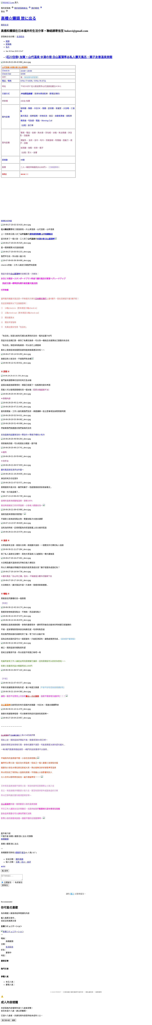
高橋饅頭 (5, 839)
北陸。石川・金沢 (23, 862)
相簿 (8, 41)
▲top (3, 866)
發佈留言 (5, 885)
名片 (8, 47)
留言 (23, 853)
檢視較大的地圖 (6, 221)
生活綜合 (20, 37)
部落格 (8, 44)
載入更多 (5, 871)
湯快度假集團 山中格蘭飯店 (41, 234)
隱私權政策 (89, 992)
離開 (13, 1020)
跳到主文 (5, 25)
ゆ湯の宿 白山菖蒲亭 (46, 239)
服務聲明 (98, 992)
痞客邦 (18, 853)
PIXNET (58, 992)
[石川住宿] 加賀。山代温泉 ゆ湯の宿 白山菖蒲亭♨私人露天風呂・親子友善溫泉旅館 (59, 57)
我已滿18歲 (6, 1020)
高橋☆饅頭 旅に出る (18, 18)
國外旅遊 (19, 859)
